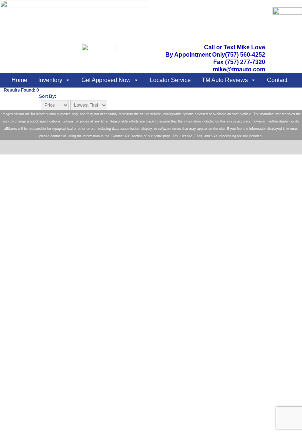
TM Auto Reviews (225, 80)
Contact (277, 80)
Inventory (50, 80)
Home (19, 80)
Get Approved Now (106, 80)
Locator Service (170, 80)
